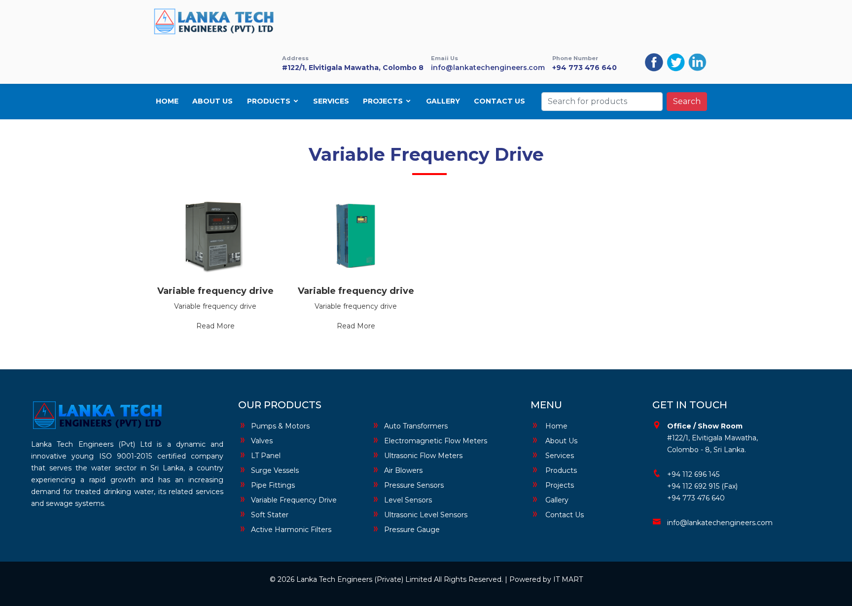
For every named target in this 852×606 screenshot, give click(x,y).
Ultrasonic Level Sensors (425, 514)
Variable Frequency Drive (294, 500)
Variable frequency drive (215, 290)
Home (167, 101)
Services (331, 101)
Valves (262, 440)
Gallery (443, 101)
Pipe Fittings (273, 485)
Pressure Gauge (412, 529)
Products (269, 101)
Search (687, 101)
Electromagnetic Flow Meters (435, 440)
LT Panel (266, 455)
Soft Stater (269, 514)
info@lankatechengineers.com (488, 67)
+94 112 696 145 (693, 474)
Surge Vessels (275, 470)
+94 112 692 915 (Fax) (702, 486)
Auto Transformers (416, 426)
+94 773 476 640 (584, 67)
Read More (215, 325)
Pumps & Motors (280, 426)
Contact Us (499, 101)
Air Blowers (403, 470)
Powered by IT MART (546, 579)
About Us (212, 101)
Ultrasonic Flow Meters (423, 455)
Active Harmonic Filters (291, 529)
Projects (384, 101)
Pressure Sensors (414, 485)
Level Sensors (408, 500)
